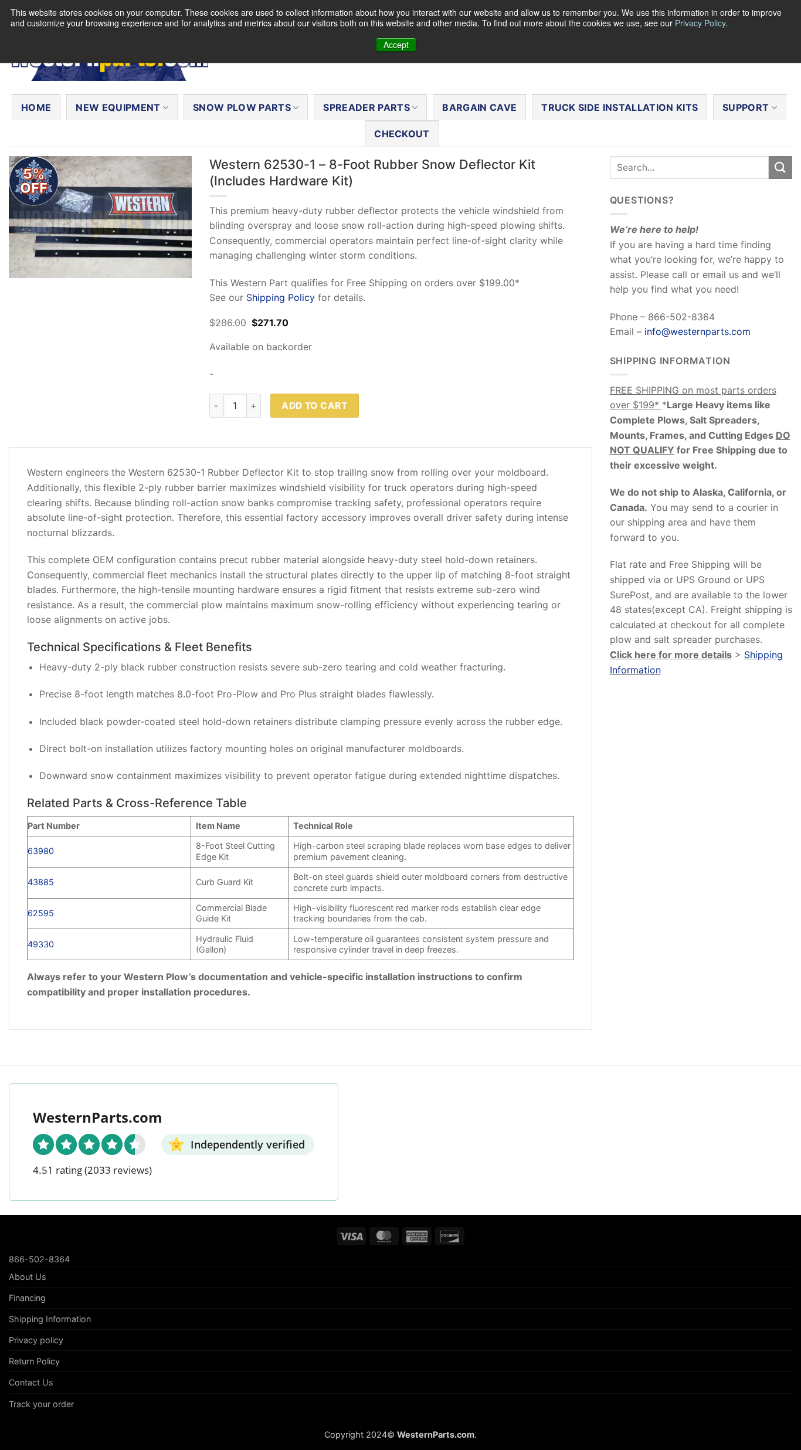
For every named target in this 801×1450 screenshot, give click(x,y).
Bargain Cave (479, 107)
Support (745, 107)
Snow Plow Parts (242, 107)
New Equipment (118, 107)
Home (36, 107)
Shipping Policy (280, 297)
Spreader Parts (366, 107)
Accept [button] (396, 44)
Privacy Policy (700, 23)
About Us (27, 1277)
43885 (41, 882)
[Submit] (780, 167)
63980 (41, 851)
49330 (41, 944)
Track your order (41, 1404)
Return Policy (34, 1361)
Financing (27, 1298)
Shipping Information (50, 1319)
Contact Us (31, 1382)
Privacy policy (36, 1340)
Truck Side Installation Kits (619, 107)
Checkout (402, 134)
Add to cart (314, 405)
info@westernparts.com (697, 331)
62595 (41, 913)
